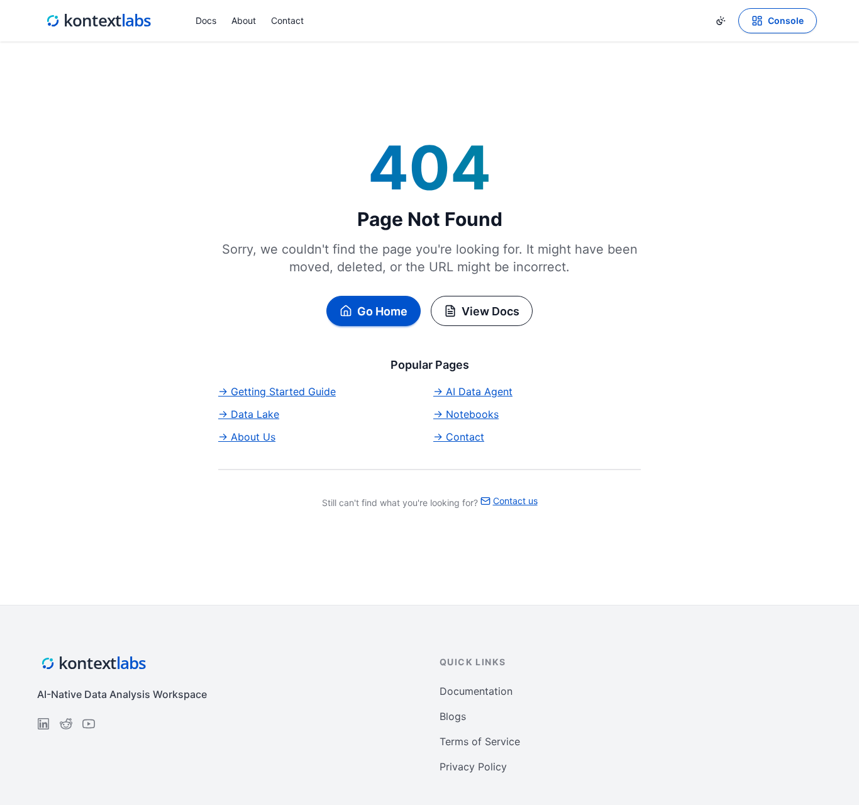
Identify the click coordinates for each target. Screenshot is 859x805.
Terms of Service (480, 741)
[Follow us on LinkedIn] (43, 724)
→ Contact (458, 437)
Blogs (453, 716)
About (243, 20)
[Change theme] (720, 20)
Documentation (476, 691)
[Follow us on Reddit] (66, 724)
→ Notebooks (466, 414)
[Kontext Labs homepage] (98, 20)
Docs (206, 20)
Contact (287, 20)
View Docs (490, 311)
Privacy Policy (473, 766)
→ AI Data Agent (473, 391)
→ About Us (246, 437)
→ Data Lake (248, 414)
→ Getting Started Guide (277, 391)
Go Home (382, 311)
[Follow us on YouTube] (88, 724)
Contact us (515, 500)
